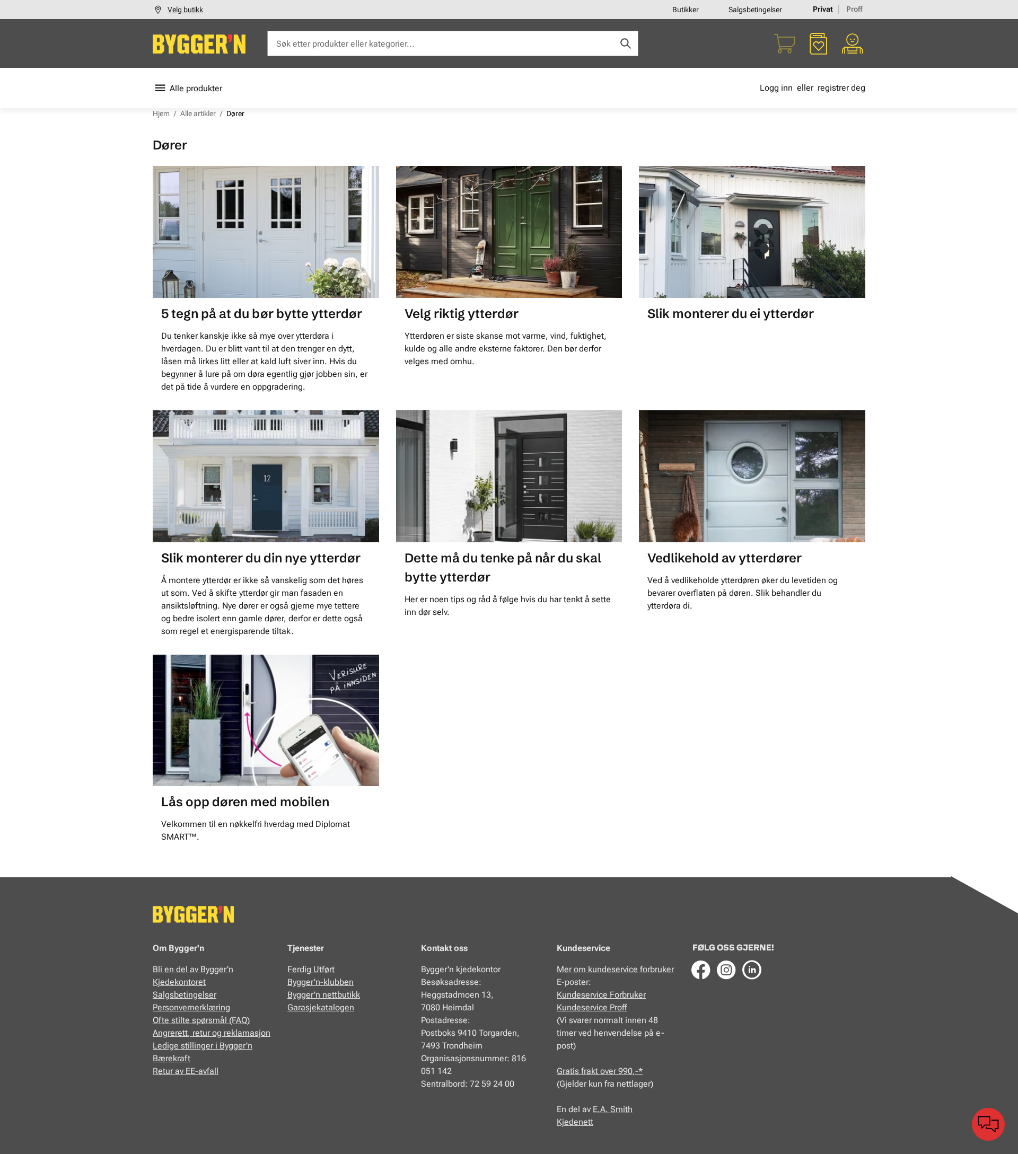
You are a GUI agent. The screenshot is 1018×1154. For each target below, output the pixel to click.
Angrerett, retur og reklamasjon (211, 1033)
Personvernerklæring (191, 1007)
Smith (621, 1109)
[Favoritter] (818, 43)
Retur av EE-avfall (185, 1071)
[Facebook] (701, 969)
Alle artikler (198, 113)
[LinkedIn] (752, 969)
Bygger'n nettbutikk (323, 995)
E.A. (601, 1109)
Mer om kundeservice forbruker (615, 969)
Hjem (161, 113)
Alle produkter (196, 88)
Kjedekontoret (179, 982)
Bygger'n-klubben (320, 982)
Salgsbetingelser (755, 9)
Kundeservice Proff (592, 1007)
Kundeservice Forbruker (601, 995)
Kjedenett (575, 1122)
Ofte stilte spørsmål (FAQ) (201, 1020)
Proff (854, 9)
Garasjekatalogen (320, 1007)
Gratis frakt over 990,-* (600, 1071)
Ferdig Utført (311, 969)
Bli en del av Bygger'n (193, 969)
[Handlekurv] (784, 43)
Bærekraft (171, 1058)
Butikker (685, 9)
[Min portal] (852, 43)
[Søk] (625, 43)
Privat (823, 9)
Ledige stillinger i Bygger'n (202, 1046)
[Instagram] (726, 969)
